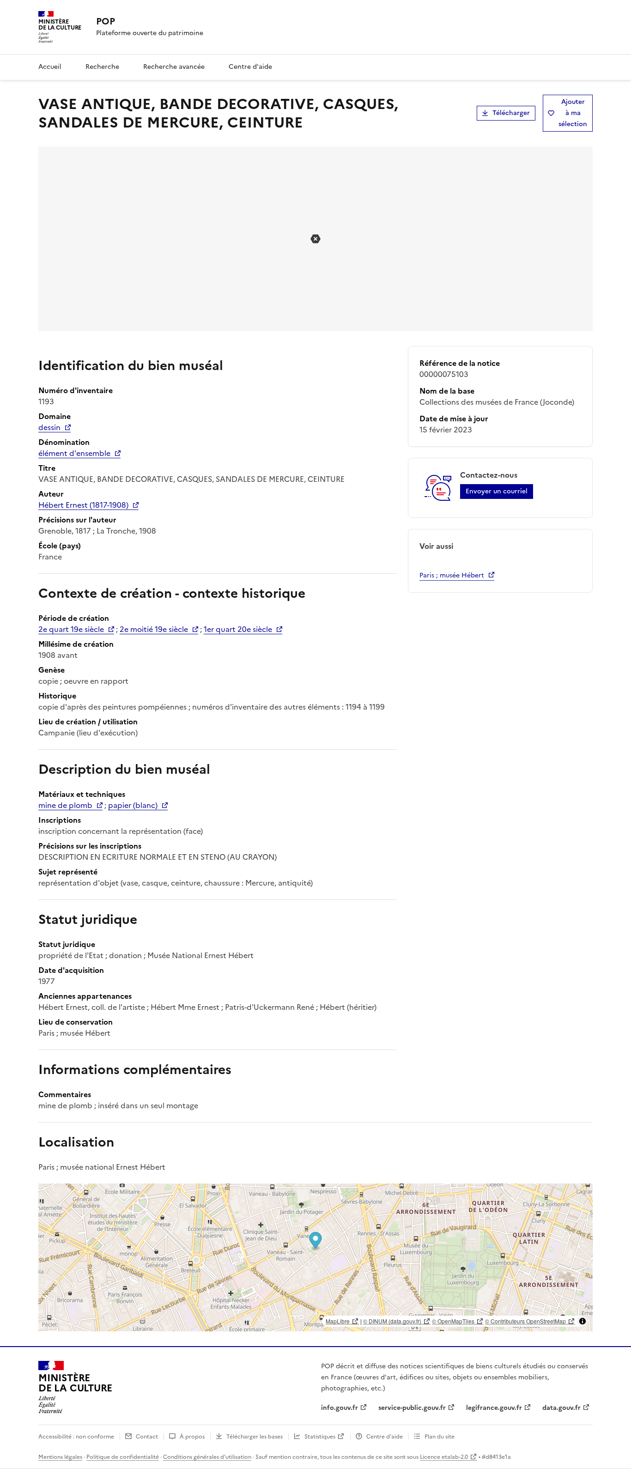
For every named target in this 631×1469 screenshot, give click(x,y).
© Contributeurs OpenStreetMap (525, 1321)
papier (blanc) (133, 805)
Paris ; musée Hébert (451, 575)
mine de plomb (65, 805)
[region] (315, 1257)
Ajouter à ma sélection (572, 113)
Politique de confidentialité (122, 1457)
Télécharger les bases (254, 1437)
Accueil (49, 67)
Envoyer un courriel (497, 491)
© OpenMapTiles (453, 1321)
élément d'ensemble (74, 453)
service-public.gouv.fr (412, 1408)
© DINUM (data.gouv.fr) (392, 1321)
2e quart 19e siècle (71, 629)
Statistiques (319, 1437)
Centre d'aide (250, 67)
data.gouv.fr (561, 1408)
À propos (192, 1437)
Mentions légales (60, 1457)
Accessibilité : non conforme (76, 1437)
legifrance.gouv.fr (494, 1408)
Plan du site (440, 1437)
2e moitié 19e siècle (154, 629)
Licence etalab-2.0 (444, 1457)
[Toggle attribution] (582, 1321)
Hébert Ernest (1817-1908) (83, 504)
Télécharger (511, 113)
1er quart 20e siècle (238, 629)
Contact (147, 1437)
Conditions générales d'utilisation (207, 1457)
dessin (49, 427)
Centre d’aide (384, 1437)
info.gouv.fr (339, 1408)
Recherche (102, 67)
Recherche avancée (174, 67)
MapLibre (338, 1321)
